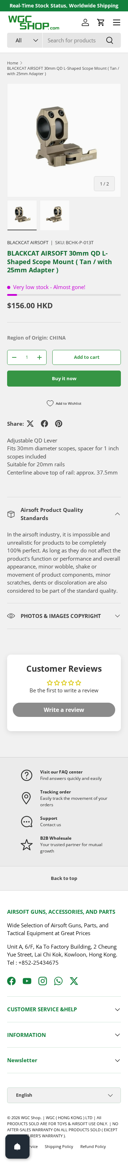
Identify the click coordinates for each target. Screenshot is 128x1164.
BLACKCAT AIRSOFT (27, 242)
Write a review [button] (64, 710)
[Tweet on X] (30, 423)
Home (12, 62)
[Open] (17, 1146)
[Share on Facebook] (44, 423)
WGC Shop (31, 1117)
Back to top (64, 878)
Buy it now (64, 378)
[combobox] (64, 40)
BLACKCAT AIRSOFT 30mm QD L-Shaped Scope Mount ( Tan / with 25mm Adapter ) (63, 70)
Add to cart (87, 357)
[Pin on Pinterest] (59, 423)
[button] (101, 22)
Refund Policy (93, 1146)
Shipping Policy (59, 1146)
